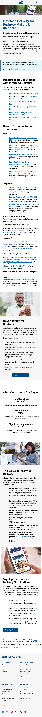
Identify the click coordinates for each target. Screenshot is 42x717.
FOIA (21, 691)
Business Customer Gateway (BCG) (15, 233)
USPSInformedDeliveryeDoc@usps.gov (19, 248)
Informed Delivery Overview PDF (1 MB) (23, 93)
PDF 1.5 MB (24, 537)
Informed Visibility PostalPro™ (13, 266)
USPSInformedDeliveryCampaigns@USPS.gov (20, 279)
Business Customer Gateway (10, 687)
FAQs (3, 669)
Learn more (23, 69)
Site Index (4, 667)
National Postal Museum (8, 696)
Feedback (4, 671)
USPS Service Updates (26, 669)
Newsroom (23, 667)
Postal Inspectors (7, 689)
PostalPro (4, 700)
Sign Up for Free (20, 375)
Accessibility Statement (26, 698)
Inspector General (7, 691)
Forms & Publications (26, 671)
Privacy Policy (24, 687)
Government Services (26, 673)
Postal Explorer (6, 693)
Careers (4, 677)
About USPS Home (25, 665)
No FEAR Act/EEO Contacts (27, 693)
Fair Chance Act (24, 696)
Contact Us (5, 665)
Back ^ (35, 640)
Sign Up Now (10, 630)
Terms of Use (23, 689)
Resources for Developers (9, 698)
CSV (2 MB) (17, 99)
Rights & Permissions (26, 676)
